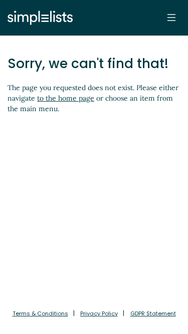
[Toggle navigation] (171, 18)
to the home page (65, 98)
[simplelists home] (38, 18)
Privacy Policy (99, 313)
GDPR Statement (153, 313)
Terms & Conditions (40, 313)
